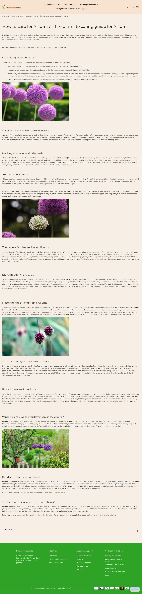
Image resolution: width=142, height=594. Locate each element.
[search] (127, 7)
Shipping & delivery (84, 556)
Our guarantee (82, 566)
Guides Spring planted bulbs (113, 560)
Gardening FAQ (111, 568)
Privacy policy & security (58, 559)
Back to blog (10, 530)
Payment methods (84, 563)
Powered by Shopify (63, 588)
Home (4, 16)
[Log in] (132, 7)
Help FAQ (80, 569)
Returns (80, 559)
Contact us (53, 556)
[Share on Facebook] (137, 531)
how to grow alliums (56, 492)
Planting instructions (113, 556)
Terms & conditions (56, 563)
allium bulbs (110, 515)
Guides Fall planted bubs (114, 565)
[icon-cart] (137, 7)
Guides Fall (13, 16)
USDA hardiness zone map (115, 572)
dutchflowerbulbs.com (46, 588)
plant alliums (37, 515)
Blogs (107, 575)
